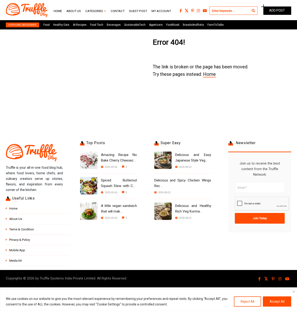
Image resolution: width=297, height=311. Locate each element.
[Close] (294, 292)
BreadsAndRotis (193, 24)
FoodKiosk (172, 24)
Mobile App (17, 250)
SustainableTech (134, 24)
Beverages (114, 24)
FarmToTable (215, 24)
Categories (94, 11)
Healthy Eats (61, 24)
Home (58, 11)
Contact (118, 11)
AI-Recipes (80, 24)
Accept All (277, 301)
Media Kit (15, 260)
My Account (161, 11)
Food (46, 24)
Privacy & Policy (19, 239)
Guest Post (138, 11)
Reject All (247, 301)
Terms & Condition (21, 229)
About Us (73, 11)
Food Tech (96, 24)
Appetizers (156, 24)
